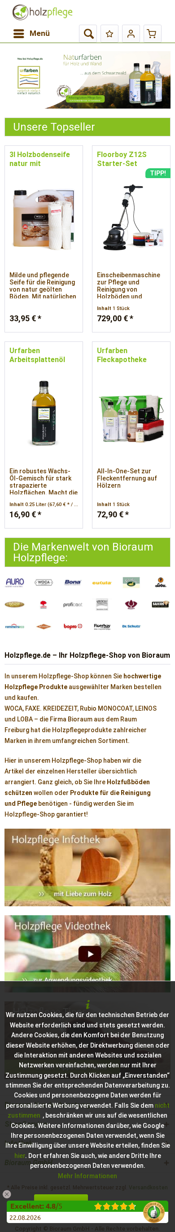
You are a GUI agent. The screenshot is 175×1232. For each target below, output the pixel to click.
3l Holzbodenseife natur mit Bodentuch (39, 159)
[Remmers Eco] (14, 626)
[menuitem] (31, 34)
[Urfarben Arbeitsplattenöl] (43, 414)
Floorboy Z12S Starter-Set (122, 159)
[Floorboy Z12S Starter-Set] (131, 217)
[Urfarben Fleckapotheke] (131, 414)
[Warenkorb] (153, 34)
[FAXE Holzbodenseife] (87, 80)
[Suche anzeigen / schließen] (88, 34)
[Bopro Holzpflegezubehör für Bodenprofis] (73, 626)
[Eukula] (102, 582)
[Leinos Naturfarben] (44, 604)
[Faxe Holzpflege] (14, 604)
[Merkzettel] (109, 34)
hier (19, 1155)
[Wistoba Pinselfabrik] (44, 626)
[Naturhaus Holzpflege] (131, 582)
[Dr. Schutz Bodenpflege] (131, 626)
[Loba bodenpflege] (160, 582)
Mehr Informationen (87, 1176)
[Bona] (73, 582)
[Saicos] (160, 604)
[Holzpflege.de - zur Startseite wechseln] (42, 12)
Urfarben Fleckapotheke (122, 355)
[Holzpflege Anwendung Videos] (87, 953)
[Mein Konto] (131, 34)
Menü (40, 33)
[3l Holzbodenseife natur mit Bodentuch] (43, 217)
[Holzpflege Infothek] (87, 867)
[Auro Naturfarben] (14, 582)
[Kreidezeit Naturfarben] (102, 604)
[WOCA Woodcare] (44, 582)
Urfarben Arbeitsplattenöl (37, 355)
